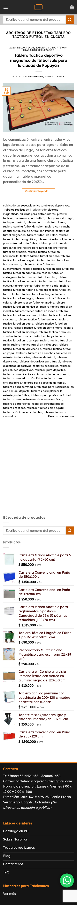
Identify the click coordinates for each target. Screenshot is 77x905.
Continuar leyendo (38, 191)
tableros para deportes (50, 370)
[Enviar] (70, 19)
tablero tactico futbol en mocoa (36, 311)
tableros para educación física (23, 378)
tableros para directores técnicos (25, 374)
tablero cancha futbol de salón (23, 226)
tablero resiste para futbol (29, 247)
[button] (5, 7)
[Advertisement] (38, 471)
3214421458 (29, 776)
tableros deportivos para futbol (39, 361)
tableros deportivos (51, 47)
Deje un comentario (61, 416)
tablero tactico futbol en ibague (33, 294)
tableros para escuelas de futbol (43, 382)
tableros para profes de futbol (51, 395)
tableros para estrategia (19, 386)
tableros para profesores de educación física (32, 399)
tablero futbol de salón (42, 235)
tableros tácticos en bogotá (45, 407)
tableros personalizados (48, 403)
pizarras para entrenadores (38, 214)
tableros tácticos (14, 407)
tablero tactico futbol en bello (39, 256)
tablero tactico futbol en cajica (43, 268)
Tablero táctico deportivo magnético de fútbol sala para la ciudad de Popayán (38, 60)
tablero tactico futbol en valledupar (34, 344)
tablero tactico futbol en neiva (37, 319)
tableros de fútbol (43, 357)
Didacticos (25, 47)
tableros (21, 353)
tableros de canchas (41, 353)
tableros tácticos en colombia (22, 412)
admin (60, 76)
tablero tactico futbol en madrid (33, 302)
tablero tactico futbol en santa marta (38, 327)
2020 (12, 47)
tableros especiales (45, 365)
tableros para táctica (16, 403)
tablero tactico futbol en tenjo (34, 336)
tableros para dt (58, 374)
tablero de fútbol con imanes (35, 230)
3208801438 (51, 776)
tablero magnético (24, 239)
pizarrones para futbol (29, 218)
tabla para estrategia (59, 218)
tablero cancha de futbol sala (45, 222)
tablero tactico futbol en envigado (36, 285)
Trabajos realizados (38, 50)
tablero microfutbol (50, 239)
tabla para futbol (14, 222)
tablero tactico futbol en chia (37, 277)
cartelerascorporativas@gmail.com (43, 781)
